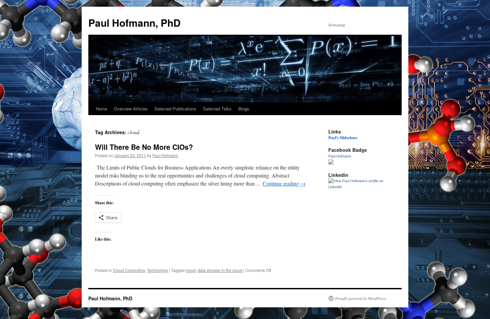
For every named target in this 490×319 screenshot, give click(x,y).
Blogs (243, 108)
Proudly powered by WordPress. (361, 298)
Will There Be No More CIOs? (144, 147)
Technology (157, 270)
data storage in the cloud (220, 270)
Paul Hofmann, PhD (134, 22)
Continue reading (284, 183)
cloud (191, 270)
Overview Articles (131, 108)
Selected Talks (217, 108)
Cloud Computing (129, 270)
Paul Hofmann (165, 155)
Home (101, 108)
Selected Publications (175, 108)
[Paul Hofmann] (331, 163)
